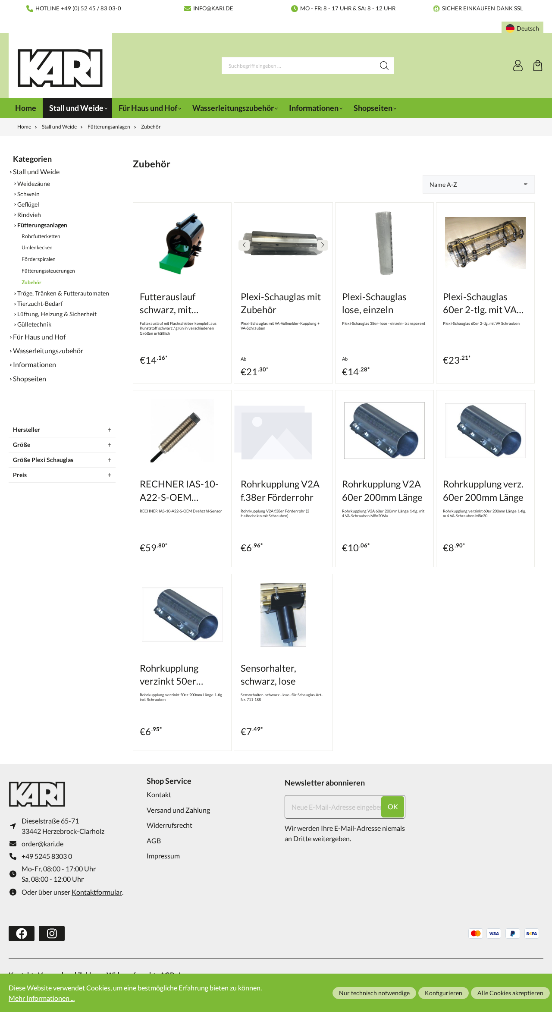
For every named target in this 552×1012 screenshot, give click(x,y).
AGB (154, 840)
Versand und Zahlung (178, 810)
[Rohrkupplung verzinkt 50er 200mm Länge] (182, 614)
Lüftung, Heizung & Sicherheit (57, 314)
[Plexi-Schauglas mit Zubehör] (283, 243)
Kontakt (159, 794)
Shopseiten (29, 378)
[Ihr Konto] (518, 65)
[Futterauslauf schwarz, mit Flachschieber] (182, 243)
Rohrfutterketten (41, 236)
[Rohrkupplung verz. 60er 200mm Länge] (485, 430)
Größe (21, 444)
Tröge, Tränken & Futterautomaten (63, 293)
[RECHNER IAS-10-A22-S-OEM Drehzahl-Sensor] (182, 430)
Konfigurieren (443, 992)
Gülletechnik (34, 324)
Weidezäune (33, 183)
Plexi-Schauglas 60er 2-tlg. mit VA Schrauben (480, 304)
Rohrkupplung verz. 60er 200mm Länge (483, 490)
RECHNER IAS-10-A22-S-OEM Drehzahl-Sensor (179, 491)
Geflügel (28, 204)
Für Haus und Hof (39, 337)
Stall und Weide (36, 171)
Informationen (34, 364)
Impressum (163, 856)
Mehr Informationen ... (42, 998)
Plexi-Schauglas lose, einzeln (374, 303)
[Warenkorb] (537, 65)
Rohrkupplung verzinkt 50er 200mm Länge (169, 675)
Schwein (28, 194)
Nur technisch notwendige (374, 992)
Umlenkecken (37, 247)
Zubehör (31, 282)
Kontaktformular (97, 892)
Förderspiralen (39, 259)
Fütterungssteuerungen (48, 270)
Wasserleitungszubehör (48, 350)
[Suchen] (384, 65)
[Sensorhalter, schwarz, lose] (283, 614)
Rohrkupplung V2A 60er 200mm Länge (382, 490)
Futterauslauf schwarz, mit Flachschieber (169, 304)
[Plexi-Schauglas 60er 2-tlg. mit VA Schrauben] (485, 243)
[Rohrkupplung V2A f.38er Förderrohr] (283, 430)
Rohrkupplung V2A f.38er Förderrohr (280, 490)
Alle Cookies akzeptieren (510, 992)
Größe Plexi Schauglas (43, 459)
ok (393, 806)
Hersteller (26, 429)
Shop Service (169, 781)
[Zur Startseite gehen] (60, 68)
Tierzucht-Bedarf (40, 303)
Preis (20, 474)
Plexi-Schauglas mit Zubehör (281, 303)
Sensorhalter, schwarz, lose (268, 674)
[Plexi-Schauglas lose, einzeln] (384, 243)
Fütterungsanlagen (42, 225)
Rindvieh (29, 214)
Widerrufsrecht (169, 825)
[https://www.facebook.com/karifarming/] (21, 933)
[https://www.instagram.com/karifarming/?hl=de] (52, 933)
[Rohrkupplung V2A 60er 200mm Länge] (384, 430)
